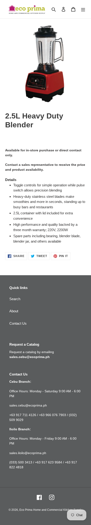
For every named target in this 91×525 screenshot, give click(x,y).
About (13, 311)
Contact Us (18, 323)
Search (14, 299)
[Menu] (83, 9)
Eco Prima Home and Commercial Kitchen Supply (50, 509)
